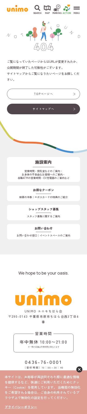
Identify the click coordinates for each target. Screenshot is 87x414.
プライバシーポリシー (21, 407)
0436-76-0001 (43, 361)
